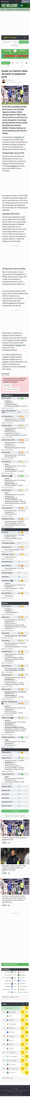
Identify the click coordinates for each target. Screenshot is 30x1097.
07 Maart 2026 (11, 82)
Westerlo (23, 975)
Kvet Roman (5, 461)
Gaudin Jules (5, 617)
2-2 (15, 51)
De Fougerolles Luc (8, 416)
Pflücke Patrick (6, 758)
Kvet (21, 198)
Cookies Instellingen (23, 1090)
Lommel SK (12, 1072)
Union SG (8, 981)
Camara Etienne (6, 666)
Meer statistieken (8, 408)
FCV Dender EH (7, 395)
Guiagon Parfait (6, 718)
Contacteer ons (4, 1086)
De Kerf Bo (5, 532)
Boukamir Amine (7, 806)
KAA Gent (8, 986)
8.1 (22, 774)
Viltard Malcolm (6, 565)
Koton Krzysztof (7, 547)
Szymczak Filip (6, 752)
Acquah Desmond (7, 561)
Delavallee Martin (7, 802)
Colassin (18, 345)
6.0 (22, 416)
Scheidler (14, 166)
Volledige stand (8, 1078)
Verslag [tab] (6, 63)
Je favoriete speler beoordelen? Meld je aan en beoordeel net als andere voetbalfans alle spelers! (14, 380)
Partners (15, 1088)
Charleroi (22, 50)
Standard (22, 989)
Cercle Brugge (24, 992)
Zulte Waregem (6, 989)
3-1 (15, 986)
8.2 (22, 737)
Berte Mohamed (6, 593)
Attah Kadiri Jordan (7, 554)
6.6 (22, 580)
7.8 (22, 398)
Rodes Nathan (6, 452)
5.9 (22, 440)
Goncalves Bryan (7, 425)
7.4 (22, 717)
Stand (15, 42)
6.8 (22, 651)
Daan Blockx (11, 80)
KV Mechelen (23, 986)
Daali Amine (5, 577)
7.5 (22, 476)
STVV (9, 992)
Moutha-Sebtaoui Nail (8, 440)
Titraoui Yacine (6, 675)
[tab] (12, 63)
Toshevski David (7, 508)
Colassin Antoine (7, 774)
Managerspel (10, 9)
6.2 (22, 519)
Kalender (6, 997)
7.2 (22, 425)
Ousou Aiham (6, 640)
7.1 (22, 461)
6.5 (22, 633)
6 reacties (19, 82)
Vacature (27, 1086)
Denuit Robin (5, 798)
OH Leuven (8, 975)
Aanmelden (26, 1)
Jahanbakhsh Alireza (8, 519)
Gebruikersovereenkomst (7, 1090)
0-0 (15, 972)
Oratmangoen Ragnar (8, 543)
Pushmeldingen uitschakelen (15, 1092)
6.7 (22, 532)
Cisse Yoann (5, 794)
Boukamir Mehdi (6, 786)
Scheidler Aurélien (7, 737)
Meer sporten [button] (5, 1)
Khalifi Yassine (6, 790)
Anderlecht (23, 983)
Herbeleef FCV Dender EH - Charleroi (15, 816)
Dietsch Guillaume (7, 573)
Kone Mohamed (6, 606)
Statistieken (15, 45)
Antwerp (22, 972)
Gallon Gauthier (6, 398)
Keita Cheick (5, 633)
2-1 (15, 980)
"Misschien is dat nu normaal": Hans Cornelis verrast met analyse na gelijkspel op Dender (14, 868)
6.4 (22, 617)
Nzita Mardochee (7, 651)
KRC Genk (22, 981)
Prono (2, 9)
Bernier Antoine (6, 689)
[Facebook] (16, 1)
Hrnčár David (5, 490)
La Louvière (7, 972)
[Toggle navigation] (25, 37)
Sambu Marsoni (6, 580)
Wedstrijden (23, 42)
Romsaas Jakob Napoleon (9, 701)
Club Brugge (7, 983)
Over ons (12, 1086)
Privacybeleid (20, 1086)
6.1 (22, 606)
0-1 (15, 975)
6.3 (22, 452)
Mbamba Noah (6, 476)
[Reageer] (9, 843)
